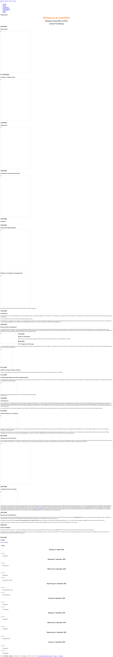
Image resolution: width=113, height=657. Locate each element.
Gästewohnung (5, 10)
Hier (19, 338)
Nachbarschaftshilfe (6, 9)
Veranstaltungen (6, 7)
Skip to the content (12, 0)
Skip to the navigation (4, 0)
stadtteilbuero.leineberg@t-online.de (45, 655)
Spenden (4, 12)
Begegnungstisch (6, 8)
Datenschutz (61, 655)
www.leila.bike (41, 507)
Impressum (55, 655)
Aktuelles (4, 3)
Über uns (4, 4)
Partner (4, 11)
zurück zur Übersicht (4, 542)
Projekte (4, 6)
